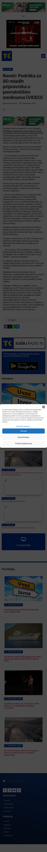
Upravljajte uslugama (23, 426)
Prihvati (23, 431)
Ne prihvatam (23, 437)
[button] (43, 407)
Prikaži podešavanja (23, 443)
